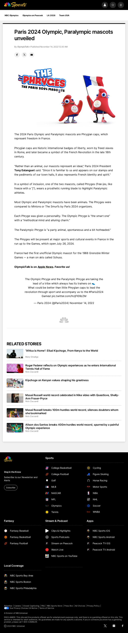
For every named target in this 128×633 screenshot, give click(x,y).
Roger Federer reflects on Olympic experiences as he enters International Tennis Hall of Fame (70, 367)
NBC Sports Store (54, 606)
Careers (17, 606)
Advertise (8, 606)
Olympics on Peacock (32, 15)
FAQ (43, 606)
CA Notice (32, 608)
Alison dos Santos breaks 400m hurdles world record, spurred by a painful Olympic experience (72, 426)
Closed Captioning (31, 606)
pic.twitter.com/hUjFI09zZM (69, 296)
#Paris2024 (96, 292)
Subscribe (10, 487)
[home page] (15, 5)
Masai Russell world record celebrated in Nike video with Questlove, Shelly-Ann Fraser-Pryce (72, 396)
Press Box (68, 606)
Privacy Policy (93, 606)
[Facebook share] (17, 54)
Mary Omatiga (31, 357)
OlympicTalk (23, 46)
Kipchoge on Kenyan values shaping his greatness (56, 380)
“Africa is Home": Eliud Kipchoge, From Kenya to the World (61, 350)
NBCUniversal (22, 613)
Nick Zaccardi (31, 372)
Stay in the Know (12, 472)
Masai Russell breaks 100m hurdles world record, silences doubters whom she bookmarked (71, 411)
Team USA (64, 15)
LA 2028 (51, 15)
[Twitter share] (24, 54)
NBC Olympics (11, 15)
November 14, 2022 (82, 303)
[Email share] (31, 54)
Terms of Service (46, 608)
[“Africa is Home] (15, 353)
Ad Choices (80, 606)
